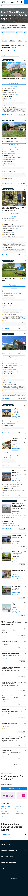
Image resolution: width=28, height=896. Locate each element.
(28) (16, 414)
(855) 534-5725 (16, 592)
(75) (24, 78)
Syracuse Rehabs (19, 813)
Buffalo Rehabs (4, 811)
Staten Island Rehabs (5, 813)
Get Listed (20, 32)
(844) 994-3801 (16, 611)
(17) (6, 658)
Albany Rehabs (18, 811)
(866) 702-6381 (16, 480)
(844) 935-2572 (16, 560)
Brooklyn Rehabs (4, 808)
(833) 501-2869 (16, 448)
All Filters (5, 40)
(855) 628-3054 (15, 83)
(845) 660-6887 (15, 213)
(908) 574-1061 (15, 144)
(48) (24, 207)
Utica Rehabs (18, 816)
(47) (16, 558)
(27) (16, 609)
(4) (16, 478)
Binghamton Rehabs (5, 816)
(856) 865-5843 (16, 416)
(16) (6, 673)
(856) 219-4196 (15, 285)
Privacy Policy (14, 878)
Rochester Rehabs (19, 808)
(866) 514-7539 (16, 576)
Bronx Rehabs (18, 806)
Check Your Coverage (14, 788)
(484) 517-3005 (16, 541)
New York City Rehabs (5, 806)
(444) (24, 278)
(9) (6, 728)
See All (16, 94)
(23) (6, 715)
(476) (24, 352)
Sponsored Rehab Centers (8, 32)
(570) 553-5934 (15, 357)
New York (5, 5)
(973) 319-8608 (16, 511)
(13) (6, 756)
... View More (22, 111)
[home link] (1, 6)
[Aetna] (8, 795)
